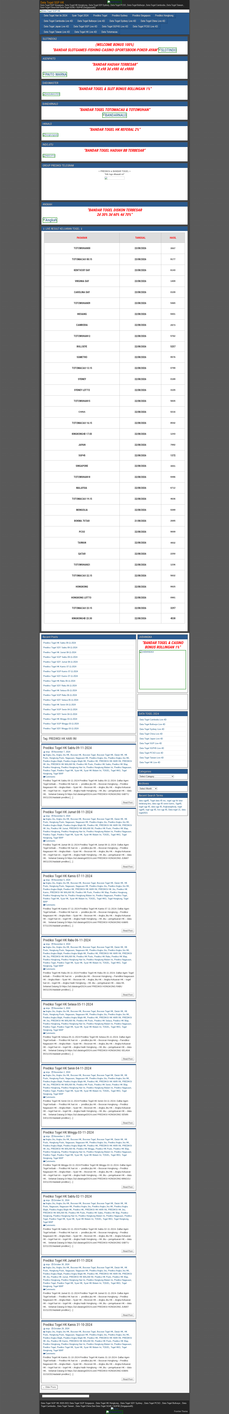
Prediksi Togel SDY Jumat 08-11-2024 (60, 662)
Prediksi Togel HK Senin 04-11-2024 (59, 704)
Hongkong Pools (56, 758)
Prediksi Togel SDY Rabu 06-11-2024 (60, 685)
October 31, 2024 (61, 1200)
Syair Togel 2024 (80, 15)
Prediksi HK (92, 761)
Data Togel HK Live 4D (85, 31)
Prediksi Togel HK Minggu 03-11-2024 (60, 719)
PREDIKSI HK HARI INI (110, 761)
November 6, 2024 (62, 816)
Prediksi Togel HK (65, 770)
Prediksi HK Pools (84, 764)
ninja (47, 752)
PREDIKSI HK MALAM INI (63, 764)
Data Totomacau (109, 31)
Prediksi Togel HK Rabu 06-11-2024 (59, 681)
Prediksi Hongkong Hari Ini (73, 767)
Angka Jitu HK (62, 755)
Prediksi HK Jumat (59, 828)
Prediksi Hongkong (164, 15)
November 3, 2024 (62, 1008)
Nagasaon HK (82, 758)
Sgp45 (178, 803)
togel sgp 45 (144, 807)
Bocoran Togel (89, 755)
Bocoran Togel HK (105, 755)
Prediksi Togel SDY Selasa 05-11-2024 (60, 700)
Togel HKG (116, 770)
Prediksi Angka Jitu (98, 758)
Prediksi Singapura (141, 15)
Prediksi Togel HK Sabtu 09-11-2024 (59, 643)
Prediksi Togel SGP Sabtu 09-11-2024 (60, 657)
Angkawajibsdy (169, 807)
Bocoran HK (76, 755)
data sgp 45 (156, 807)
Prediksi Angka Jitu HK (118, 758)
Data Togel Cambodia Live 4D (58, 21)
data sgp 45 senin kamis (163, 803)
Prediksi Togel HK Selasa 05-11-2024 (60, 690)
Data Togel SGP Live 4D (85, 26)
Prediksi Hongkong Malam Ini (99, 767)
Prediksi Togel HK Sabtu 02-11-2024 (67, 1196)
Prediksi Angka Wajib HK (74, 761)
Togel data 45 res (158, 800)
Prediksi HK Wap (120, 764)
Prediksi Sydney (120, 15)
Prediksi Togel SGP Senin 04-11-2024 (60, 709)
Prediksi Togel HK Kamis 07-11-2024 (59, 666)
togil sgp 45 (151, 810)
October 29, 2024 (61, 1328)
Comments (50, 777)
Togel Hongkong (115, 898)
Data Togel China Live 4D (153, 21)
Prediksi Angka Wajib (52, 761)
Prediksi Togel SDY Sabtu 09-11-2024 (60, 647)
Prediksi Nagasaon (122, 767)
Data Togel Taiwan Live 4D (57, 31)
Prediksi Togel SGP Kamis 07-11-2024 (60, 671)
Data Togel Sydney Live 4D (123, 21)
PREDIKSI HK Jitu (106, 889)
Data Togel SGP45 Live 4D (115, 26)
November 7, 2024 (62, 752)
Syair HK (78, 770)
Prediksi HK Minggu (85, 1149)
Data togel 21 (174, 810)
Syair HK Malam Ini (92, 770)
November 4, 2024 (62, 944)
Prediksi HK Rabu (102, 956)
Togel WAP (58, 773)
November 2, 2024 (62, 1072)
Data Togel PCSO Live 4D (145, 26)
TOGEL (106, 770)
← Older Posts (49, 1387)
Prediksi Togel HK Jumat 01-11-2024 (67, 1260)
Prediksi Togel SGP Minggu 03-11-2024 (61, 724)
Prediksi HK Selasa (103, 1020)
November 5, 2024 (62, 880)
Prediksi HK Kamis (59, 1341)
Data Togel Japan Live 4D (56, 26)
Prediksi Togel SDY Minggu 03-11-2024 (61, 728)
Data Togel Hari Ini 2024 (55, 15)
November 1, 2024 (62, 1136)
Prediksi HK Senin (102, 1084)
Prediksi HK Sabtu (102, 764)
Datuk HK (118, 755)
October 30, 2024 (61, 1264)
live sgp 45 (162, 810)
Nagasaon (69, 758)
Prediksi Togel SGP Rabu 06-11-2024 (60, 695)
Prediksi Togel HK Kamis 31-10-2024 (67, 1325)
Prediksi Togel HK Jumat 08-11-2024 (59, 652)
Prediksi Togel (100, 15)
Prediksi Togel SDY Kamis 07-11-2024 (60, 676)
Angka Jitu (50, 755)
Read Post (128, 802)
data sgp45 (144, 800)
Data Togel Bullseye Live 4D (91, 21)
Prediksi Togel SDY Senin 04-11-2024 (60, 714)
